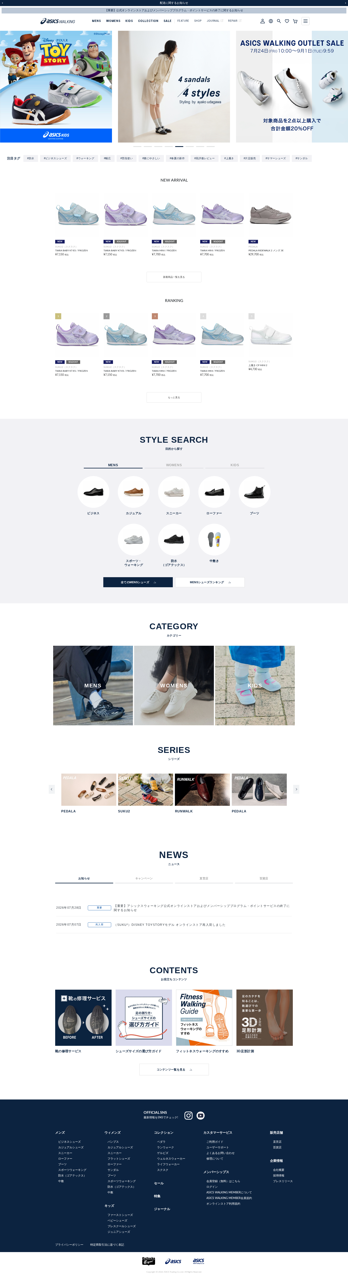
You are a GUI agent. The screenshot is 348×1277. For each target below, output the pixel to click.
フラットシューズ (119, 1158)
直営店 (277, 1141)
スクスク (162, 1170)
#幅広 (107, 158)
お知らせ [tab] (84, 878)
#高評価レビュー (204, 158)
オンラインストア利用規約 (223, 1203)
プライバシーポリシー (69, 1244)
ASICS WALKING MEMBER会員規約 (229, 1198)
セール (159, 1183)
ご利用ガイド (214, 1141)
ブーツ (62, 1164)
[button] (137, 146)
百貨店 (277, 1147)
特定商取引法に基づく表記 (107, 1244)
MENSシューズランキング (207, 582)
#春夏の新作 (177, 158)
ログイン (212, 1187)
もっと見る (174, 397)
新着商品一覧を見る (174, 277)
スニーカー (65, 1153)
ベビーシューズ (117, 1220)
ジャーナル (162, 1209)
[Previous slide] (52, 789)
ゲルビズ (162, 1153)
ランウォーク (165, 1147)
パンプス (113, 1141)
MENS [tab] (113, 465)
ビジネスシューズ (69, 1141)
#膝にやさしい (151, 158)
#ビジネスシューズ (55, 158)
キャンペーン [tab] (144, 878)
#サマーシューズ (276, 158)
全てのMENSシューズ (135, 582)
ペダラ (161, 1141)
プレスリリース (283, 1181)
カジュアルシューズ (71, 1147)
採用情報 (278, 1175)
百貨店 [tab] (264, 878)
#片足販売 (250, 158)
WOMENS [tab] (174, 465)
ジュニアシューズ (119, 1232)
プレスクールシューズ (122, 1226)
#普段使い (126, 158)
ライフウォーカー (168, 1164)
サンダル (113, 1170)
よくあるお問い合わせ (220, 1153)
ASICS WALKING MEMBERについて (229, 1192)
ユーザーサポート (217, 1147)
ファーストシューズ (120, 1215)
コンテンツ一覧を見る (171, 1069)
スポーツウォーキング (72, 1170)
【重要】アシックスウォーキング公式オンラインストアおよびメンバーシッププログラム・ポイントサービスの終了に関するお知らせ (202, 908)
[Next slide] (296, 789)
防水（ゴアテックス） (72, 1175)
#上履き (229, 158)
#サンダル (302, 158)
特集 (157, 1196)
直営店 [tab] (204, 878)
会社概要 (278, 1170)
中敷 (61, 1181)
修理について (214, 1158)
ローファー (65, 1158)
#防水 (30, 158)
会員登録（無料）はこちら (223, 1181)
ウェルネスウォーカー (171, 1158)
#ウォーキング (85, 158)
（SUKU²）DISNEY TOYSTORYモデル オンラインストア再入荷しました (170, 924)
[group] (56, 87)
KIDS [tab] (235, 465)
